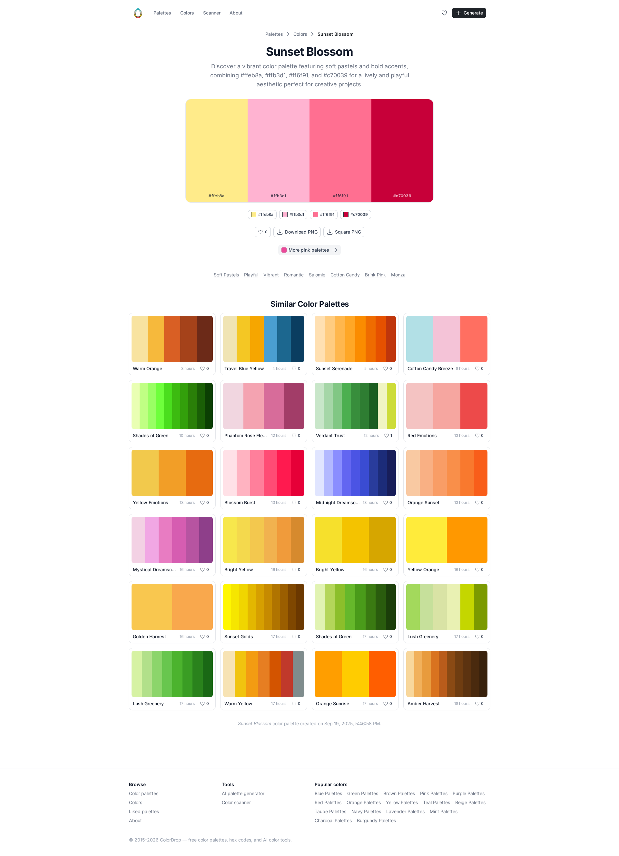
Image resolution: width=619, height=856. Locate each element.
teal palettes (436, 802)
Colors (187, 12)
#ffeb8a (265, 214)
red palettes (328, 802)
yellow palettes (402, 802)
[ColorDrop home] (138, 13)
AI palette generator (243, 793)
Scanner (212, 12)
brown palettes (399, 793)
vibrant (271, 274)
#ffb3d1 (297, 214)
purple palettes (469, 793)
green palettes (362, 793)
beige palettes (470, 802)
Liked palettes (144, 811)
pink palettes (433, 793)
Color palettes (143, 793)
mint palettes (443, 811)
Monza (398, 274)
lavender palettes (405, 811)
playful (251, 274)
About (236, 12)
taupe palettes (330, 811)
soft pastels (226, 274)
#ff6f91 (327, 214)
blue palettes (328, 793)
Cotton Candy (345, 274)
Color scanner (236, 802)
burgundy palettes (376, 820)
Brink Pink (375, 274)
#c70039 (359, 214)
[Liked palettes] (444, 13)
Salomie (317, 274)
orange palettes (364, 802)
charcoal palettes (333, 820)
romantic (294, 274)
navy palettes (366, 811)
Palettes (162, 12)
